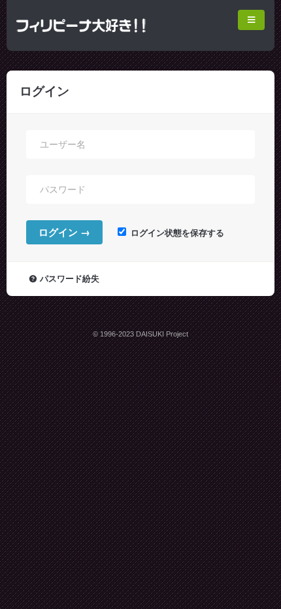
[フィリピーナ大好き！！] (81, 38)
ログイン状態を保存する (176, 233)
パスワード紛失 (69, 279)
